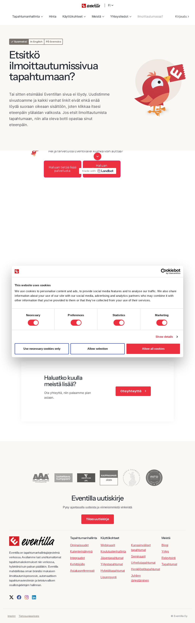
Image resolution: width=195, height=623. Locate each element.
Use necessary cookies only (41, 348)
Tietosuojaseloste (29, 615)
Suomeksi (20, 41)
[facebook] (19, 597)
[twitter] (11, 597)
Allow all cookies (153, 348)
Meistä (96, 16)
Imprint (12, 615)
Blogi (164, 545)
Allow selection (97, 348)
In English (36, 41)
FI (109, 5)
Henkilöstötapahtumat (145, 569)
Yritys (165, 551)
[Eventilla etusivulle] (31, 543)
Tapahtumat (169, 564)
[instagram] (26, 597)
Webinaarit (108, 545)
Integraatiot (77, 558)
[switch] (76, 323)
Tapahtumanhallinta (26, 16)
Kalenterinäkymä (81, 551)
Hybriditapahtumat (113, 570)
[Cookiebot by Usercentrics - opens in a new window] (163, 271)
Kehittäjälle (77, 564)
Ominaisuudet (79, 545)
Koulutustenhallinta (113, 551)
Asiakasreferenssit (82, 570)
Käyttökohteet (72, 16)
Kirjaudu (181, 16)
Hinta (52, 16)
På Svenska (53, 41)
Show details (164, 336)
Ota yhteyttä (131, 391)
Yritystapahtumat (112, 564)
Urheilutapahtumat (143, 562)
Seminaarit (138, 556)
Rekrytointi (168, 558)
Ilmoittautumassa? (150, 16)
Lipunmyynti (109, 577)
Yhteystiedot (119, 16)
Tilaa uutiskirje (97, 519)
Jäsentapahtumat (112, 558)
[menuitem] (27, 16)
